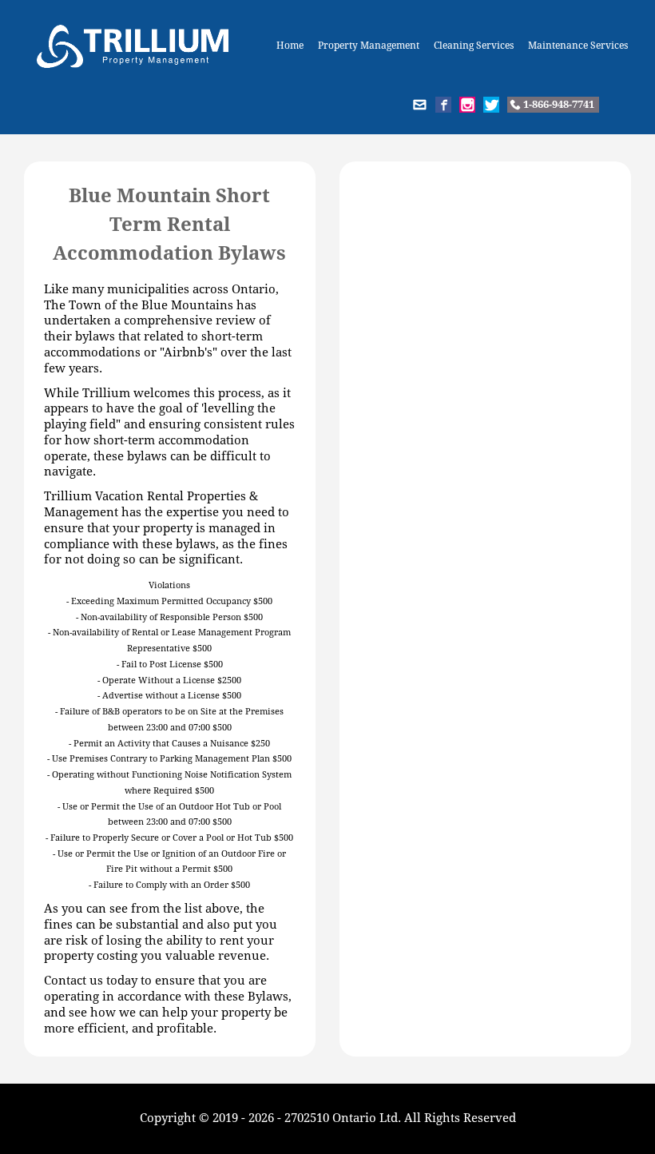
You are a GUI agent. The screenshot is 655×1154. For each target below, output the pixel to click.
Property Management (368, 45)
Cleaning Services (474, 45)
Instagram (467, 105)
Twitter (491, 105)
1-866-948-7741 (558, 104)
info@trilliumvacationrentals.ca (419, 105)
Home (290, 45)
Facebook (443, 105)
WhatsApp (615, 105)
